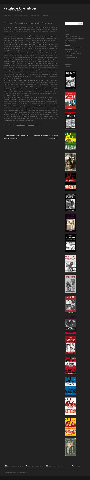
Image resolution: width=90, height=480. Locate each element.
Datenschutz (68, 64)
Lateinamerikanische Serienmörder (74, 47)
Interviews (67, 45)
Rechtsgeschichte (69, 49)
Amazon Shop (35, 15)
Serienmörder (7, 15)
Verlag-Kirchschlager (21, 15)
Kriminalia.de (46, 15)
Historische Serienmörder (20, 9)
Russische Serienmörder (71, 51)
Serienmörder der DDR (71, 57)
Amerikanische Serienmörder (72, 36)
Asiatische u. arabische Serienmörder (74, 38)
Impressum (68, 66)
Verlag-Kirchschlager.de (10, 472)
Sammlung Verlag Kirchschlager (73, 53)
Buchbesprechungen (70, 40)
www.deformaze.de (23, 472)
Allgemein (67, 34)
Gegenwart (31, 125)
